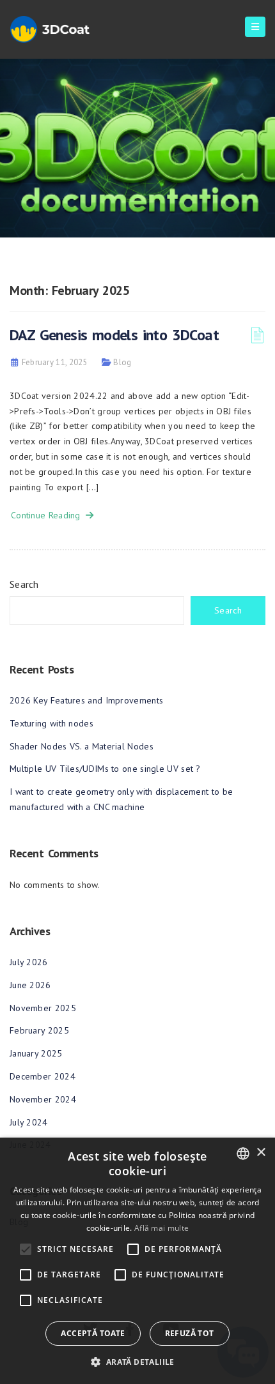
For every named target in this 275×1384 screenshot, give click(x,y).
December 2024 (42, 1076)
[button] (137, 1362)
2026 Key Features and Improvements (86, 700)
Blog (122, 362)
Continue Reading (48, 515)
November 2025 (43, 1008)
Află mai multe (161, 1227)
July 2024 (29, 1122)
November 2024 (43, 1099)
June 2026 (30, 985)
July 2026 (29, 962)
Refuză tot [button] (189, 1333)
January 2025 (36, 1053)
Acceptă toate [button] (93, 1333)
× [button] (260, 1152)
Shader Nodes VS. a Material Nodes (81, 746)
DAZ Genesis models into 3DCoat (114, 335)
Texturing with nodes (51, 723)
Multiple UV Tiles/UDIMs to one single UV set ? (105, 768)
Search (24, 584)
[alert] (137, 1261)
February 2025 (39, 1030)
